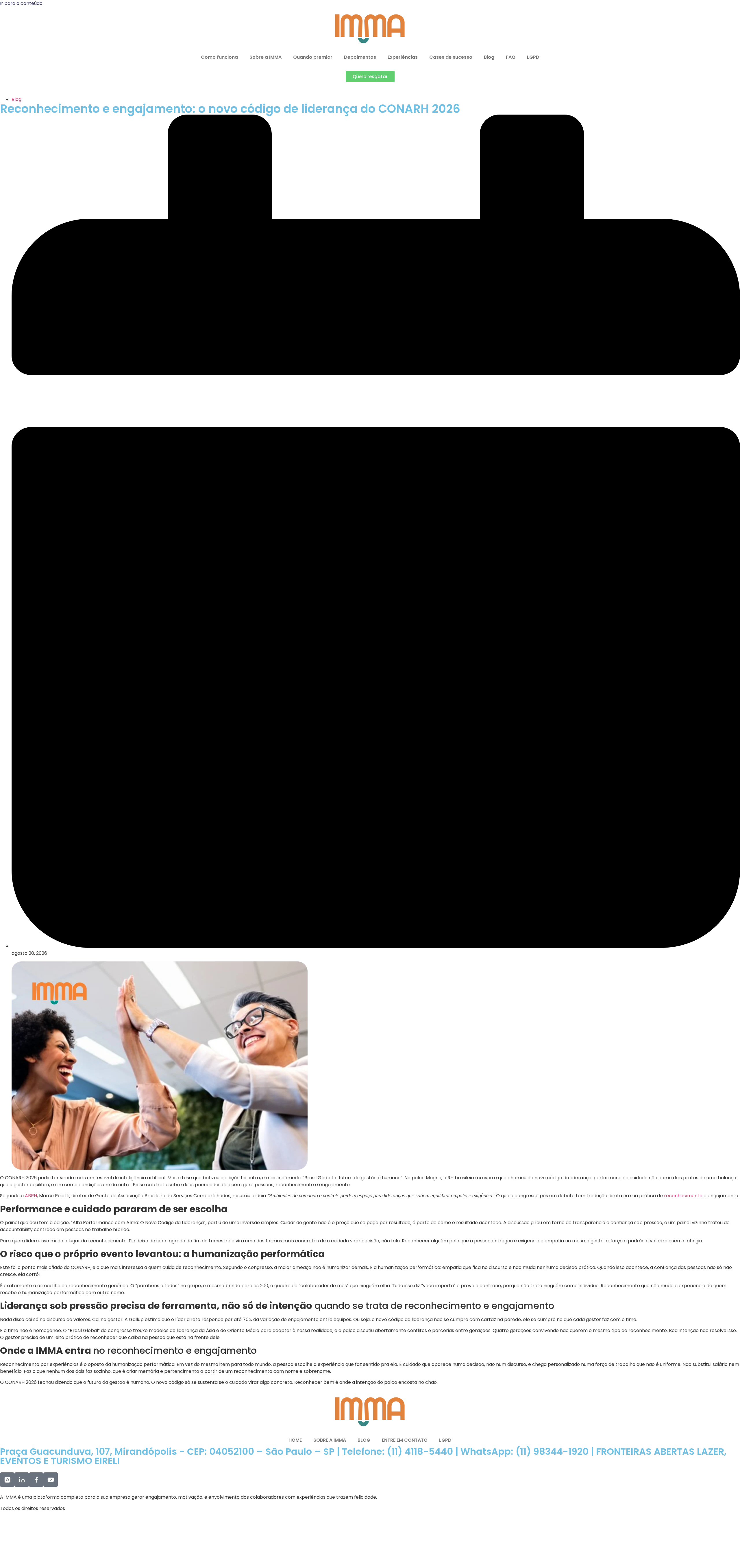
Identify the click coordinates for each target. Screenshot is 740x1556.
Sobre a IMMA (265, 57)
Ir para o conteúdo (21, 3)
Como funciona (219, 57)
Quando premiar (312, 57)
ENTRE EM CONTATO (405, 1440)
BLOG (364, 1440)
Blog (489, 57)
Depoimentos (360, 57)
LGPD (533, 57)
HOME (295, 1440)
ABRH (31, 1195)
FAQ (510, 57)
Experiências (403, 57)
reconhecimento (684, 1195)
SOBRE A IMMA (329, 1440)
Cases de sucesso (450, 57)
